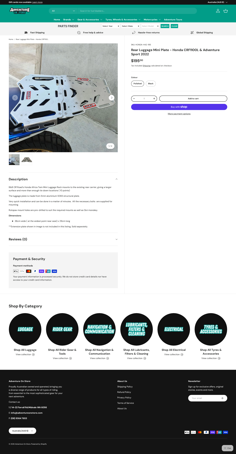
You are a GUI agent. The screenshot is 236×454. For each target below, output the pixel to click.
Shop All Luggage (25, 350)
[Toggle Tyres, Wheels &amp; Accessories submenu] (139, 19)
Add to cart (193, 98)
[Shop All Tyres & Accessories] (211, 329)
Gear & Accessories (88, 19)
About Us (122, 408)
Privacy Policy (124, 397)
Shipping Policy (125, 386)
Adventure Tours (173, 19)
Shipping (147, 65)
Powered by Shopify (39, 444)
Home (57, 19)
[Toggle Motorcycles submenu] (159, 19)
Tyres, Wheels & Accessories (121, 19)
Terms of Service (125, 403)
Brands (67, 19)
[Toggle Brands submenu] (73, 19)
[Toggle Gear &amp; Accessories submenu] (101, 19)
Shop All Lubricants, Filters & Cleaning (136, 351)
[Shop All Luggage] (25, 329)
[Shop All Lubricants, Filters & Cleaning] (136, 329)
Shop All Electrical (174, 350)
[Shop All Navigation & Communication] (99, 329)
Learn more (37, 2)
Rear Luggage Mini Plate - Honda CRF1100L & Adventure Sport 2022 (32, 39)
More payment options (179, 113)
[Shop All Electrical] (173, 329)
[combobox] (123, 11)
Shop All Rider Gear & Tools (62, 351)
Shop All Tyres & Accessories (211, 351)
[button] (226, 11)
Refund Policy (124, 392)
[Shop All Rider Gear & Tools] (62, 329)
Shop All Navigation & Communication (99, 351)
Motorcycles (150, 19)
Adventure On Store (22, 444)
